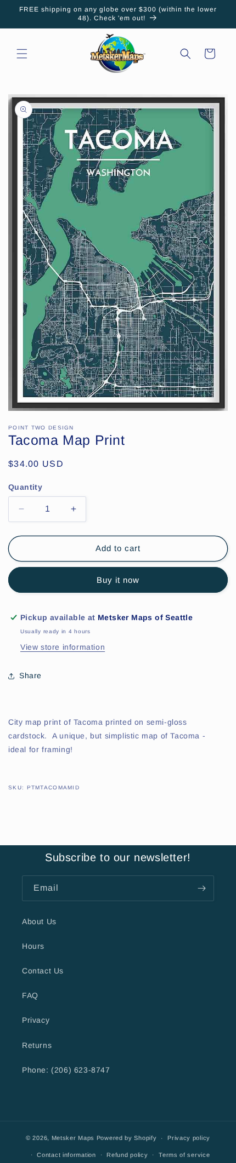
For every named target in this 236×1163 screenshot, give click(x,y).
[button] (22, 54)
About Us (39, 921)
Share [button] (30, 675)
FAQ (30, 995)
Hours (33, 946)
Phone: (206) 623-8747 (66, 1069)
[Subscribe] (201, 888)
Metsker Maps (73, 1138)
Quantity (25, 487)
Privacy (35, 1020)
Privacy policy (188, 1138)
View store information (62, 647)
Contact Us (43, 970)
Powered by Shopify (127, 1138)
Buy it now (118, 580)
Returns (37, 1045)
